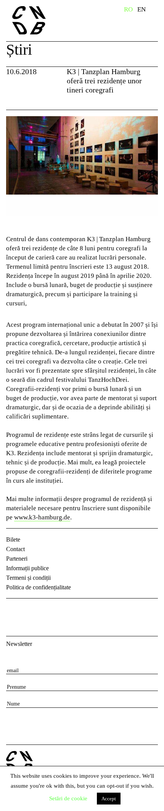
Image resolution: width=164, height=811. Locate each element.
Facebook (13, 611)
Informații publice (27, 568)
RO (128, 9)
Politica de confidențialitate (38, 587)
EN (141, 9)
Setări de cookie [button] (68, 798)
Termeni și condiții (28, 577)
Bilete (13, 539)
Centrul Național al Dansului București (45, 20)
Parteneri (16, 558)
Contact (15, 549)
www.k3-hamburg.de (42, 517)
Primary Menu (158, 10)
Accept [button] (108, 798)
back (14, 100)
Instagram (33, 611)
